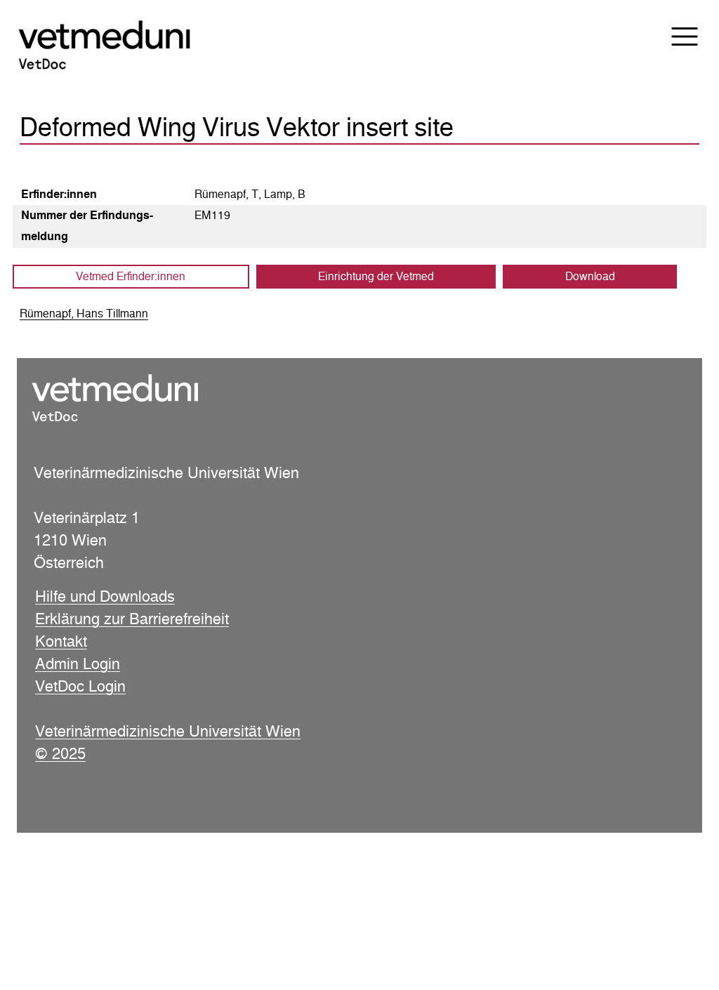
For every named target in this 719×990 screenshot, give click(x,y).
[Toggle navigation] (675, 36)
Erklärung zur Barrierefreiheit (132, 618)
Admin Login (77, 663)
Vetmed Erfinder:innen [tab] (130, 276)
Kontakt (61, 641)
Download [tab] (590, 276)
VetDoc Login (80, 686)
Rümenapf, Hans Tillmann (84, 313)
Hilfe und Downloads (105, 596)
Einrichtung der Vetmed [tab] (376, 276)
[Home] (123, 47)
